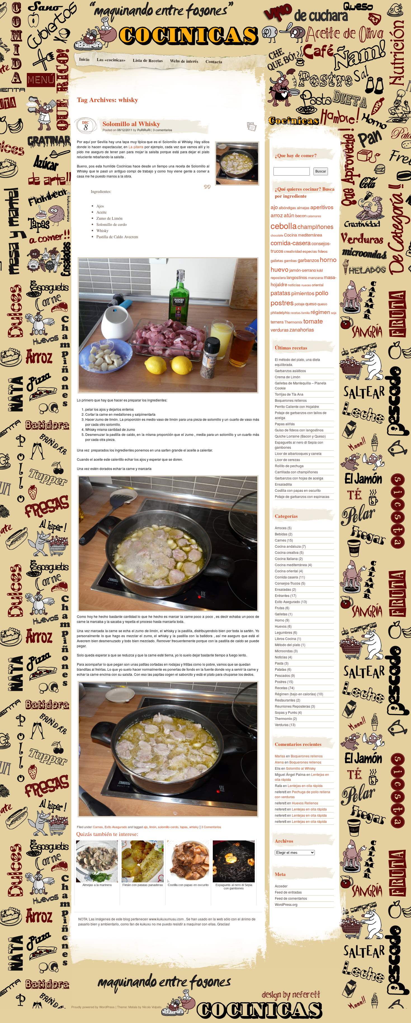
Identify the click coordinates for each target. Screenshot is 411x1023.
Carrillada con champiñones (296, 471)
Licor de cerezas (287, 459)
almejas (303, 207)
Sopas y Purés (286, 712)
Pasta (279, 663)
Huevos (281, 626)
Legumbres (283, 632)
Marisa (280, 755)
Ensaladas (283, 589)
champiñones (315, 226)
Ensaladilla (283, 484)
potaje (299, 303)
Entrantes (282, 595)
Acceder (281, 885)
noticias (294, 284)
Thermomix (293, 322)
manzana (315, 277)
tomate (313, 320)
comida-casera (291, 242)
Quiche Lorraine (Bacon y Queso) (300, 436)
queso (310, 303)
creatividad (293, 251)
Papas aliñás (285, 423)
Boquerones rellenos (291, 400)
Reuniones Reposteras (292, 706)
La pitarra (136, 146)
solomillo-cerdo (168, 826)
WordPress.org (286, 904)
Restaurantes (285, 700)
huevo (280, 269)
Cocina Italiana (286, 558)
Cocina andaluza (288, 546)
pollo (321, 292)
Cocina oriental (286, 570)
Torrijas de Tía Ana (289, 394)
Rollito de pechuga (289, 465)
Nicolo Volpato (151, 1007)
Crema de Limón (287, 376)
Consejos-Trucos (287, 583)
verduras (280, 329)
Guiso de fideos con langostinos (299, 429)
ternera (277, 322)
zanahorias (301, 329)
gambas (290, 260)
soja (333, 313)
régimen (320, 312)
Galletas (281, 613)
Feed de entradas (288, 892)
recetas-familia (300, 313)
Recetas (281, 687)
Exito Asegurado (116, 826)
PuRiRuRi (143, 129)
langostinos (297, 277)
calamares (314, 216)
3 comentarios (162, 129)
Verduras (282, 724)
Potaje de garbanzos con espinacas (302, 496)
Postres (280, 681)
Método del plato (287, 644)
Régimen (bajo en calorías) (295, 693)
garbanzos (308, 260)
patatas (280, 292)
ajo (146, 826)
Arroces (281, 527)
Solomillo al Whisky (131, 123)
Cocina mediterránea (303, 235)
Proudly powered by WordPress (93, 1007)
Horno (279, 620)
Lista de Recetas (147, 60)
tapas (184, 826)
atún (289, 215)
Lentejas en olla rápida (305, 785)
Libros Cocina (285, 638)
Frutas (279, 607)
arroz (277, 215)
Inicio (84, 59)
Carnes (98, 826)
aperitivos (322, 207)
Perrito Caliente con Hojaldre (297, 406)
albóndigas (287, 207)
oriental (317, 284)
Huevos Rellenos (305, 802)
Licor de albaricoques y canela (298, 453)
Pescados (282, 675)
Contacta (214, 61)
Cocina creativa (287, 552)
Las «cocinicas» (110, 59)
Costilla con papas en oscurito (298, 490)
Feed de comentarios (291, 898)
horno (328, 259)
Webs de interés (184, 61)
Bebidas (281, 533)
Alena (279, 762)
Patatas (280, 669)
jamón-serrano (302, 270)
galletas (277, 260)
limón (152, 826)
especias (310, 251)
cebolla (284, 225)
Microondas (284, 650)
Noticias (281, 657)
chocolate (277, 235)
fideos (323, 251)
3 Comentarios (211, 826)
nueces (306, 285)
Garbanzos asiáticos (290, 370)
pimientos (303, 293)
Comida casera (286, 577)
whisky (194, 826)
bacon (300, 215)
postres (282, 302)
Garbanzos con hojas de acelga (299, 478)
